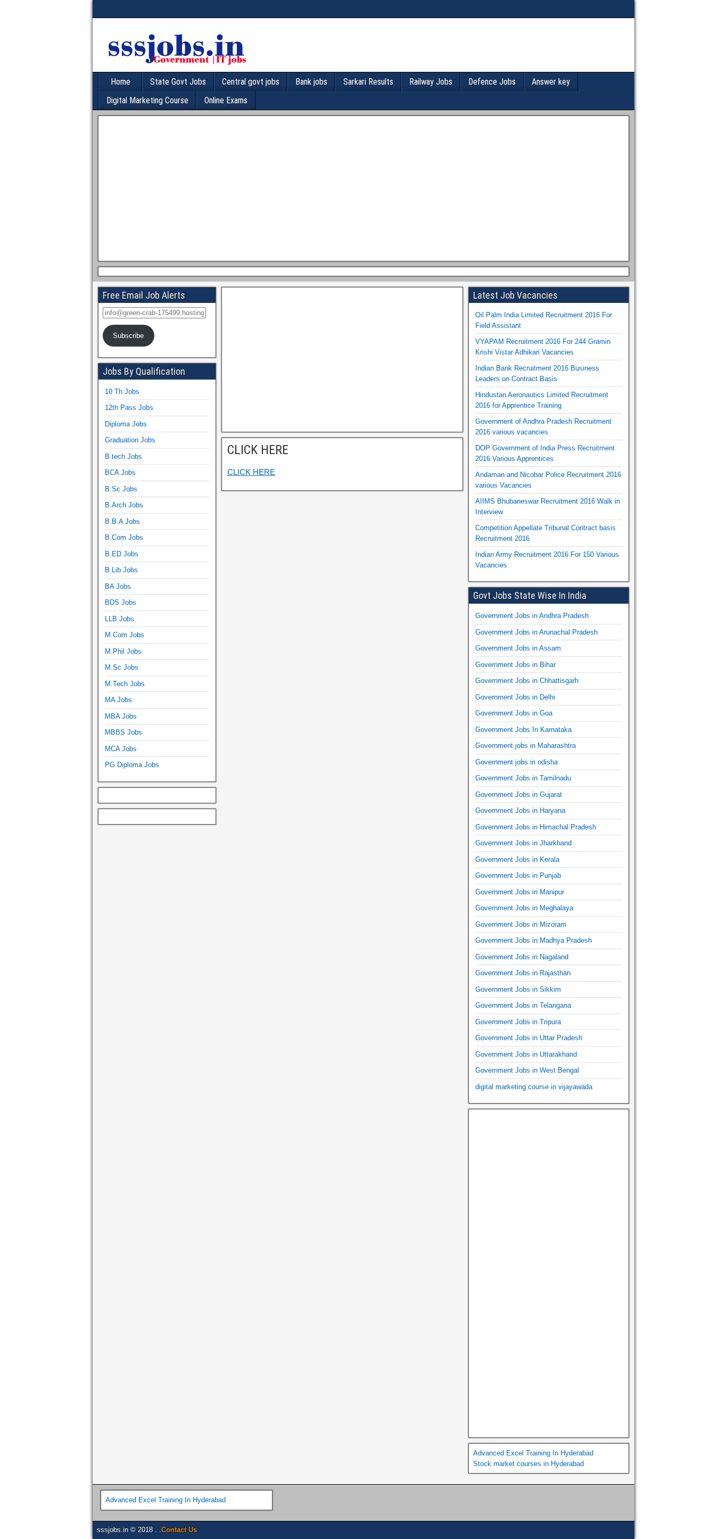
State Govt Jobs (178, 82)
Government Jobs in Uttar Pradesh (528, 1038)
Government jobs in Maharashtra (525, 746)
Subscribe (128, 336)
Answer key (551, 82)
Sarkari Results (368, 82)
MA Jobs (118, 700)
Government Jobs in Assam (518, 648)
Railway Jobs (430, 82)
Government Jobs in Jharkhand (523, 843)
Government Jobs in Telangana (523, 1005)
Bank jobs (311, 82)
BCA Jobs (120, 472)
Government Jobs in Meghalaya (524, 908)
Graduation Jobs (130, 440)
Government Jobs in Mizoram (520, 924)
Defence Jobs (492, 82)
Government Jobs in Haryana (520, 810)
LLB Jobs (119, 619)
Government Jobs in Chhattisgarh (527, 681)
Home (120, 82)
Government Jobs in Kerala (517, 859)
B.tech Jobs (123, 456)
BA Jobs (118, 586)
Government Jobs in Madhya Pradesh (533, 940)
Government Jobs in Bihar (515, 665)
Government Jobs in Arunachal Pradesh (536, 632)
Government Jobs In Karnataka (523, 730)
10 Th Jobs (122, 392)
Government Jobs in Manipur (519, 892)
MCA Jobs (121, 749)
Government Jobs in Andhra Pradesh (532, 616)
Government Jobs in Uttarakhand (526, 1054)
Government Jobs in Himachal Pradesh (535, 827)
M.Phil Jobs (123, 651)
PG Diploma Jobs (132, 765)
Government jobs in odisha (516, 762)
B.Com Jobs (124, 537)
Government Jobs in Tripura (518, 1022)
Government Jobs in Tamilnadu (523, 778)
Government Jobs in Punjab (518, 875)
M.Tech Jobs (125, 684)
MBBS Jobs (123, 732)
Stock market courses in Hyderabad (528, 1464)
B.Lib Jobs (121, 570)
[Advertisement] (361, 186)
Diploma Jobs (126, 424)
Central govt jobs (250, 82)
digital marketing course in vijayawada (533, 1087)
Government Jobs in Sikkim (518, 989)
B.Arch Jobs (124, 505)
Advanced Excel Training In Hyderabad (533, 1453)
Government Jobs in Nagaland (521, 957)
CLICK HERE (257, 449)
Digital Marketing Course (147, 100)
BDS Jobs (120, 602)
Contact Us (179, 1530)
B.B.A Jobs (122, 521)
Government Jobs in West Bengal (527, 1070)
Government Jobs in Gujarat (518, 795)
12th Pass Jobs (129, 408)
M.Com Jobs (124, 635)
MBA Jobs (121, 716)
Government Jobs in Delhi (515, 697)
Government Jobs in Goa (513, 713)
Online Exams (225, 100)
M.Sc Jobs (121, 667)
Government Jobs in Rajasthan (523, 973)
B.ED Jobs (121, 554)
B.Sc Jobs (121, 489)
